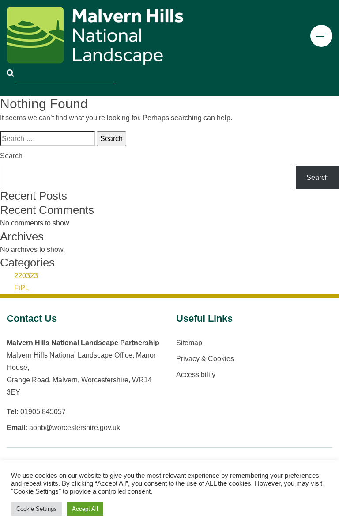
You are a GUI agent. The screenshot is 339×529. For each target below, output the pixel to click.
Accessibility (195, 374)
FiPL (21, 288)
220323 (26, 275)
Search (11, 156)
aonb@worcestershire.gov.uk (74, 427)
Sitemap (189, 342)
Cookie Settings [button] (36, 509)
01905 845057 (43, 411)
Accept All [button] (85, 509)
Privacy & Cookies (205, 358)
